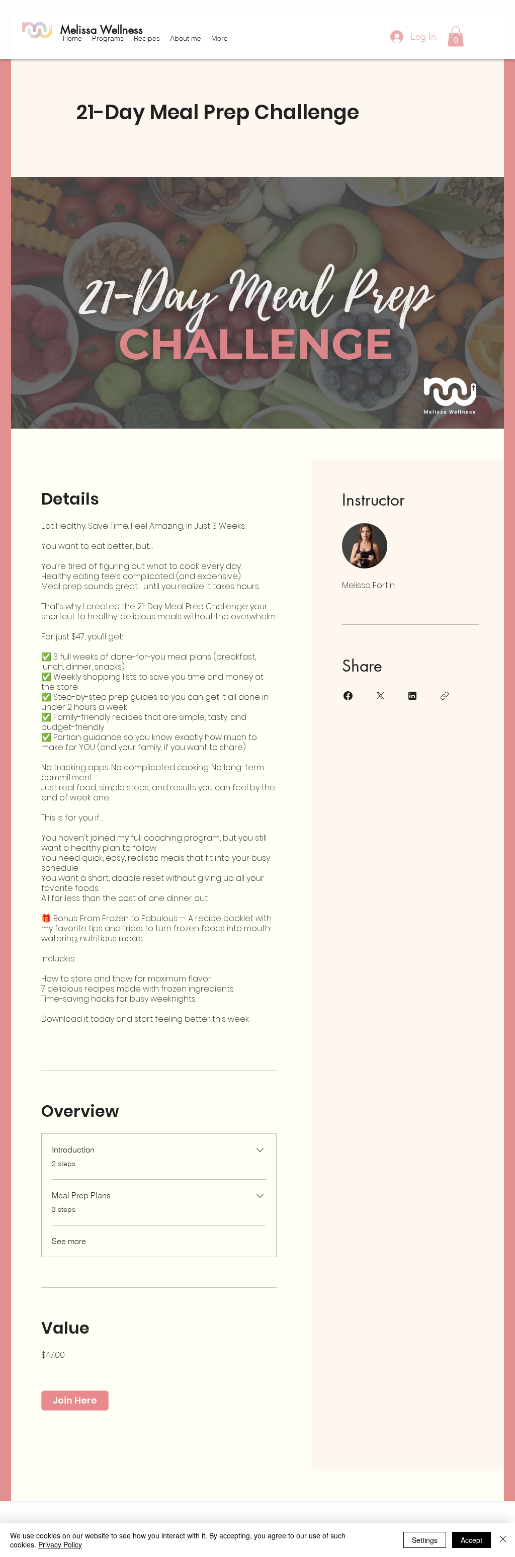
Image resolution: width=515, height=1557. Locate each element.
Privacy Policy (60, 1544)
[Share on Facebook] (348, 696)
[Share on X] (380, 696)
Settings (425, 1540)
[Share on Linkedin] (412, 696)
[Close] (503, 1540)
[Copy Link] (445, 696)
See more (69, 1241)
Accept (471, 1540)
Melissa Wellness (101, 30)
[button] (108, 38)
